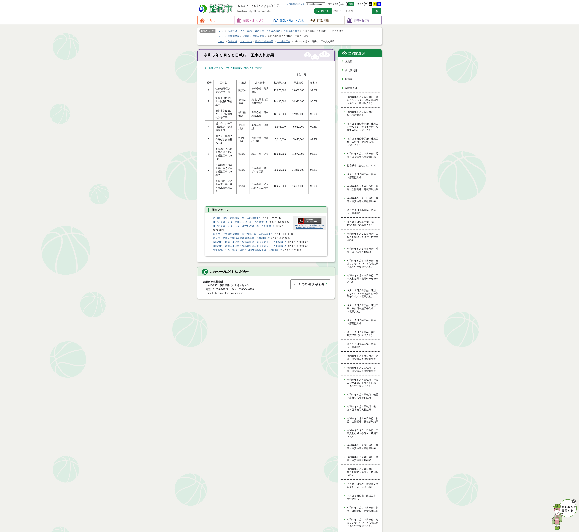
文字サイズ (333, 4)
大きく (343, 4)
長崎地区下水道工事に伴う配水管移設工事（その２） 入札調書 (248, 246)
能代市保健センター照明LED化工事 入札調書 (238, 222)
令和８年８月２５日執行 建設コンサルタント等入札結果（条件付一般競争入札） (362, 100)
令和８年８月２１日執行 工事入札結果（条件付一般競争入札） (362, 236)
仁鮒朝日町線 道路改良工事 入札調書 (234, 218)
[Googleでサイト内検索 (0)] (377, 11)
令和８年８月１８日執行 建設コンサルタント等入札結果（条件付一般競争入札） (362, 263)
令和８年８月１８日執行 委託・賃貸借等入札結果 (362, 250)
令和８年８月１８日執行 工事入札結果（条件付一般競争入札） (362, 278)
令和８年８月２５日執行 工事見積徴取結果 (362, 113)
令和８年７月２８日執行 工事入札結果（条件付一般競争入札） (362, 472)
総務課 (349, 61)
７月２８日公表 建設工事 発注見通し (362, 497)
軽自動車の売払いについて (361, 165)
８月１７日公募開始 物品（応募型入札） (361, 322)
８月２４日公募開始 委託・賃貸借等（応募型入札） (362, 223)
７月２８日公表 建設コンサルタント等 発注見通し (362, 485)
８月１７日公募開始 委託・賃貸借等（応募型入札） (362, 334)
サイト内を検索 (322, 11)
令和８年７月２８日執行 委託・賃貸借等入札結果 (362, 458)
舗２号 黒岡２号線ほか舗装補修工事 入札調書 (239, 238)
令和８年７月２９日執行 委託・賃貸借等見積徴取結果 (362, 447)
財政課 (349, 79)
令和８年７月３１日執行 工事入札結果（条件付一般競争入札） (362, 433)
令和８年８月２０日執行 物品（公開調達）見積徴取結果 (362, 188)
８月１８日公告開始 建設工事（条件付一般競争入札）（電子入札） (362, 308)
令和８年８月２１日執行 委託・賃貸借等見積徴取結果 (362, 200)
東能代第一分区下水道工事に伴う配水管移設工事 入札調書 (245, 250)
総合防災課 (351, 70)
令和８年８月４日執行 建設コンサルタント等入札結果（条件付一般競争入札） (362, 382)
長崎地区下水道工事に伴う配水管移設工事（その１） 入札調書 (248, 242)
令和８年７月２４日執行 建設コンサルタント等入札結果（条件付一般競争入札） (362, 522)
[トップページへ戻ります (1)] (216, 9)
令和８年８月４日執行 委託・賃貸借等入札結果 (361, 408)
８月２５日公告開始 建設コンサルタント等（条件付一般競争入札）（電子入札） (362, 126)
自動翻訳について (297, 4)
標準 (351, 4)
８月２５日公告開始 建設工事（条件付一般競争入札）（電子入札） (362, 141)
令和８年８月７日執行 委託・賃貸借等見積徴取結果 (361, 369)
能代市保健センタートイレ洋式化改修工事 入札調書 (242, 226)
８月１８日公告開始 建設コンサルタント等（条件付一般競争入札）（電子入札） (362, 293)
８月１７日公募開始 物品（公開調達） (361, 345)
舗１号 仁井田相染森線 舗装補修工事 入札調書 (241, 234)
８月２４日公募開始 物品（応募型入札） (361, 176)
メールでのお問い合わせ (308, 284)
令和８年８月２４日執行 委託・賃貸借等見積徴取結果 (362, 155)
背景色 (360, 4)
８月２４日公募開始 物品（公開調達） (361, 212)
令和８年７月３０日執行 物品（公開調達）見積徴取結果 (362, 420)
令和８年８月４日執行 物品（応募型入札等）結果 (362, 396)
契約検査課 (356, 53)
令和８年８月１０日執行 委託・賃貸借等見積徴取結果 (362, 357)
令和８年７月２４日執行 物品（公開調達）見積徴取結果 (362, 509)
